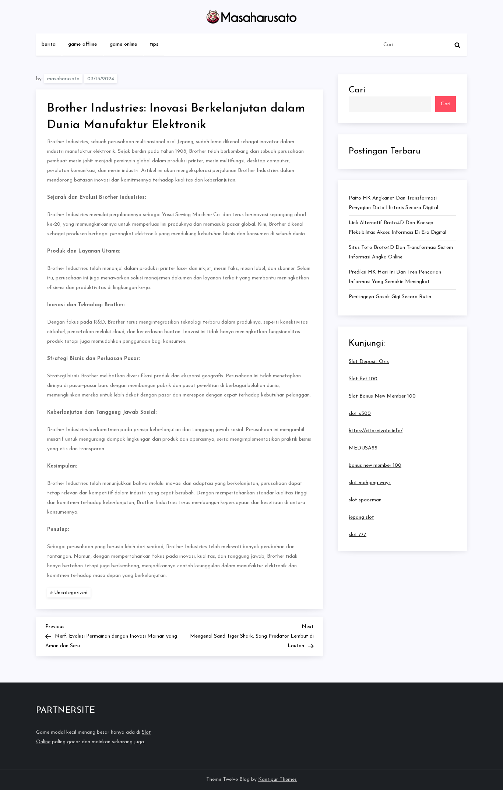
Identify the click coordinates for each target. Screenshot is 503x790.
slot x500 (360, 413)
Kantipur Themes (277, 779)
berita (49, 44)
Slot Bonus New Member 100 (382, 396)
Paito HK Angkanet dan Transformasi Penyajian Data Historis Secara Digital (393, 203)
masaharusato (63, 79)
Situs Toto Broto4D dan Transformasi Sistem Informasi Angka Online (401, 252)
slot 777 (357, 534)
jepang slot (361, 517)
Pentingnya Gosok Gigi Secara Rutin (390, 297)
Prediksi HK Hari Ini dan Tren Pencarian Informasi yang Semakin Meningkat (395, 277)
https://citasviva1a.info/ (375, 431)
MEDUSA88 (363, 448)
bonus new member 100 (375, 465)
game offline (82, 44)
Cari (357, 90)
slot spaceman (365, 500)
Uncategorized (71, 593)
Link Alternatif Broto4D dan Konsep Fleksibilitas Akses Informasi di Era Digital (397, 227)
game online (123, 44)
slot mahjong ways (370, 483)
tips (154, 44)
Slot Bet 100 (363, 379)
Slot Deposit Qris (369, 361)
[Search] (457, 45)
